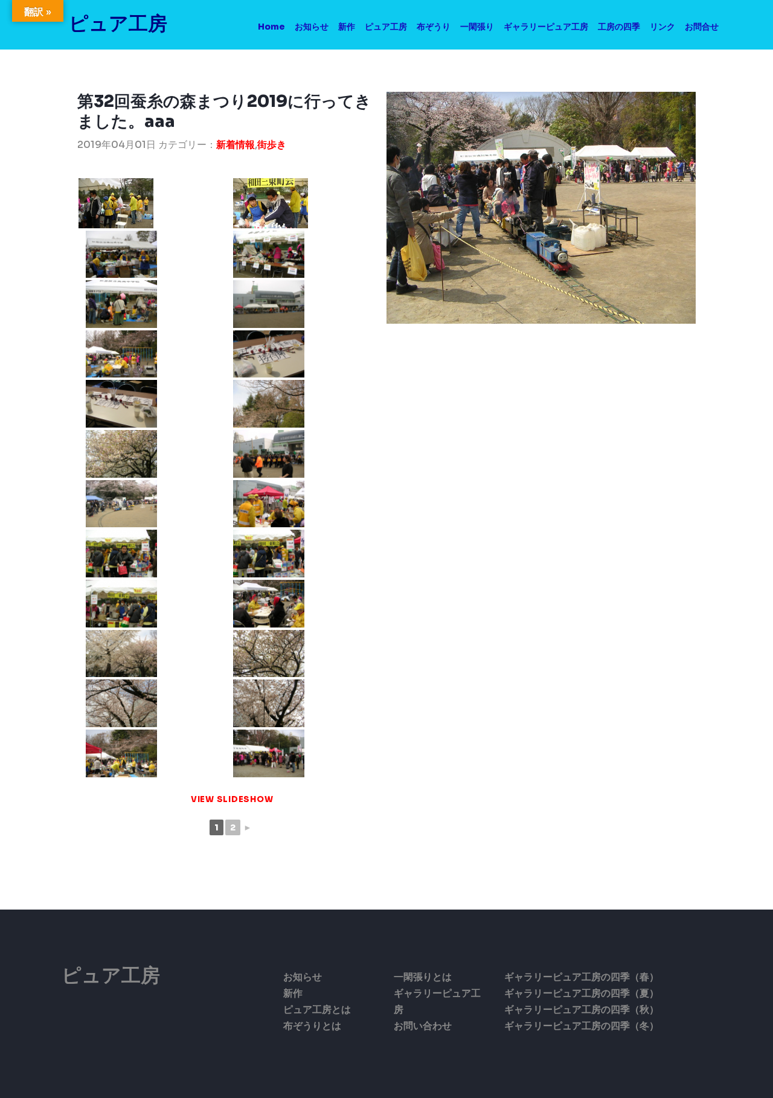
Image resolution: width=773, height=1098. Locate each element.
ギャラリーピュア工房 (546, 26)
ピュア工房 (118, 23)
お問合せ (702, 26)
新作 (346, 26)
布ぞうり (434, 26)
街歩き (271, 144)
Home (271, 26)
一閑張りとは (423, 977)
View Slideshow (232, 799)
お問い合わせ (423, 1025)
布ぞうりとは (312, 1025)
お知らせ (312, 26)
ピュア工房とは (317, 1009)
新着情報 (235, 144)
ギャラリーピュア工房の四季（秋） (581, 1009)
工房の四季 (619, 26)
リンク (662, 26)
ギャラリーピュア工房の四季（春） (581, 977)
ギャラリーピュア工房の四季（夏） (581, 993)
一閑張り (477, 26)
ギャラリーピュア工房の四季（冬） (581, 1025)
